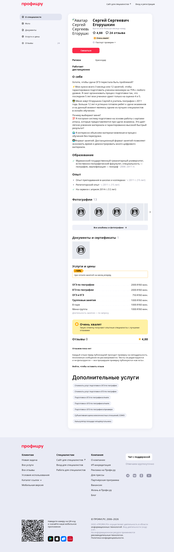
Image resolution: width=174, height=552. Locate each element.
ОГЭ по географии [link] (83, 284)
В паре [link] (76, 304)
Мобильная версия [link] (33, 485)
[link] (86, 50)
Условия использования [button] (35, 475)
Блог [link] (93, 495)
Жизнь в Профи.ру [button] (101, 490)
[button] (41, 17)
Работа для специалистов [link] (71, 470)
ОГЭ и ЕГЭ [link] (78, 295)
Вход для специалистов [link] (69, 464)
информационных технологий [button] (106, 527)
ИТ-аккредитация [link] (101, 464)
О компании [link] (98, 459)
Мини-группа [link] (79, 309)
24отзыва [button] (117, 33)
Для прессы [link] (97, 475)
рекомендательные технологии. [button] (107, 535)
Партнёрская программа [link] (105, 480)
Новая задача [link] (29, 459)
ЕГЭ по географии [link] (83, 289)
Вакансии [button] (96, 485)
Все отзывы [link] (28, 470)
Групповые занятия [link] (84, 300)
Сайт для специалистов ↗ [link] (71, 459)
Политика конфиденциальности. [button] (107, 537)
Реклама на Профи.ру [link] (103, 470)
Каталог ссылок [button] (30, 480)
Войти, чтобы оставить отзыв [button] (88, 366)
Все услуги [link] (28, 464)
